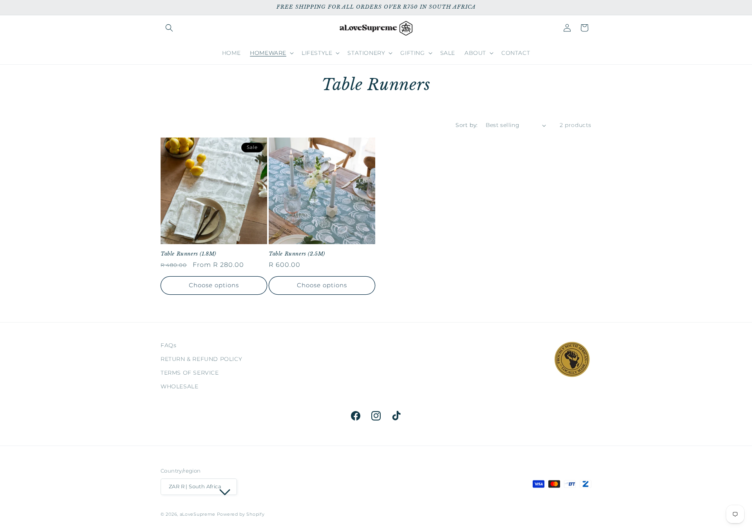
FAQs (168, 345)
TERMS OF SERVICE (190, 373)
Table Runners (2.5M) (297, 254)
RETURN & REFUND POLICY (201, 359)
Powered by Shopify (241, 514)
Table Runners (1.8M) (188, 254)
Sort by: (466, 125)
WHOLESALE (179, 386)
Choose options (214, 285)
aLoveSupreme (197, 514)
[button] (169, 27)
